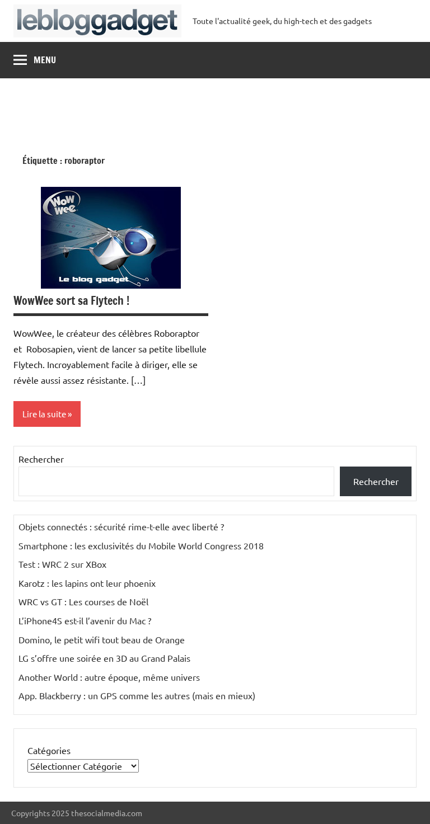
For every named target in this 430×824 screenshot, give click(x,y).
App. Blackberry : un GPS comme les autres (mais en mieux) (136, 695)
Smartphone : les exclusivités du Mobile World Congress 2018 (141, 545)
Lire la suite (44, 413)
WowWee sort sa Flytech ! (71, 301)
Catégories (49, 750)
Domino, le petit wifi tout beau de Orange (101, 639)
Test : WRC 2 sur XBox (62, 563)
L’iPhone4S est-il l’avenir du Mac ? (84, 620)
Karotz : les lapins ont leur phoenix (87, 582)
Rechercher (41, 458)
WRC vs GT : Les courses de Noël (83, 601)
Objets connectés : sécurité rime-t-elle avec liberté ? (121, 526)
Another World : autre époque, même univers (109, 676)
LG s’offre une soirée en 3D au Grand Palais (104, 657)
